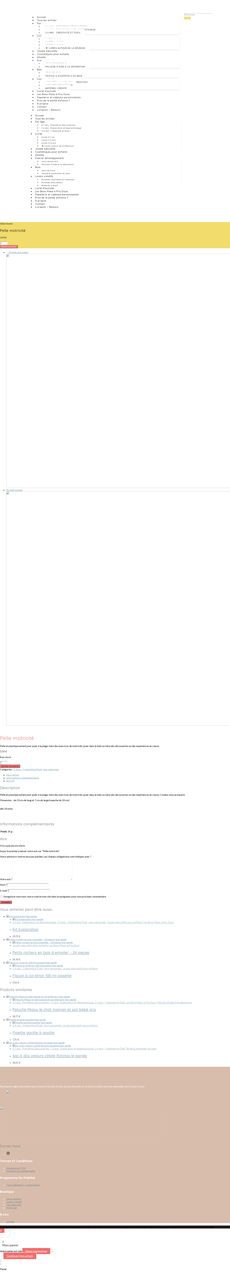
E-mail (4, 890)
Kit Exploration (26, 929)
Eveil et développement (49, 158)
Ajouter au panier (9, 246)
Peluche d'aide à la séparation (174, 1002)
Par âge (40, 121)
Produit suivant (14, 489)
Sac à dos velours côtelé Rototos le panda (50, 1055)
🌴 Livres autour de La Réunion (65, 48)
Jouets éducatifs (47, 50)
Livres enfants (13, 1198)
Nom (3, 884)
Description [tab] (12, 774)
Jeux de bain (48, 170)
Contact (42, 106)
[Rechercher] (187, 18)
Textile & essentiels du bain (63, 76)
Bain (39, 69)
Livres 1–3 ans (48, 140)
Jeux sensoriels (49, 161)
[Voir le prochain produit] (24, 489)
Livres (40, 35)
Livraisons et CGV (16, 1168)
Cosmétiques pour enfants (53, 54)
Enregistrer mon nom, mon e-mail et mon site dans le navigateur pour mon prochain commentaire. (55, 896)
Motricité (11, 1207)
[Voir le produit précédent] (7, 252)
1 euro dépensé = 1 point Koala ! (23, 1184)
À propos (42, 103)
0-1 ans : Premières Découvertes (58, 125)
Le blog (10, 1221)
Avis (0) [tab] (10, 780)
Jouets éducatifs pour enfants (124, 922)
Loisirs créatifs (44, 176)
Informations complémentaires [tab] (22, 777)
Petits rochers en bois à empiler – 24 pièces (51, 952)
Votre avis (6, 879)
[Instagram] (8, 1154)
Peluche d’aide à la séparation (65, 67)
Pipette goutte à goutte (33, 1032)
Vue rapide (31, 916)
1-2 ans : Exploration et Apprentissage (61, 128)
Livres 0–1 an (48, 137)
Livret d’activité (46, 91)
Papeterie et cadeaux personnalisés (59, 97)
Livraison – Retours (48, 109)
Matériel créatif (56, 88)
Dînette (41, 57)
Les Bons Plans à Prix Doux (53, 94)
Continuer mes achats (20, 1256)
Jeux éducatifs (14, 1204)
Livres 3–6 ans (48, 143)
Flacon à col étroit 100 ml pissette (42, 975)
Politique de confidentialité (20, 1170)
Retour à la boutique (36, 1251)
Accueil (41, 17)
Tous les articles (46, 20)
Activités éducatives (52, 182)
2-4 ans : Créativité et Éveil (63, 33)
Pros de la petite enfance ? (53, 100)
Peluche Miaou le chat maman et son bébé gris (54, 1009)
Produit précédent (18, 252)
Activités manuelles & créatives (57, 179)
